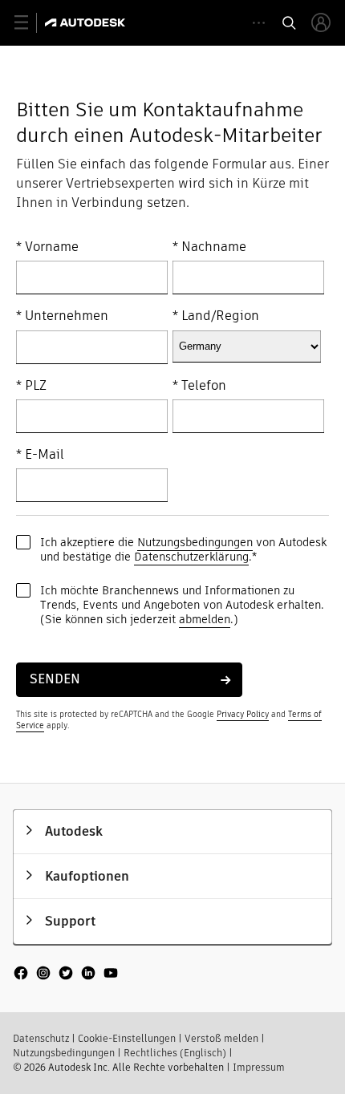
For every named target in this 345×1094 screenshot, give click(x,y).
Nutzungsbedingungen (195, 542)
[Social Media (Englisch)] (66, 980)
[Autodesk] (87, 22)
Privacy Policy (243, 714)
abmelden (204, 619)
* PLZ (31, 386)
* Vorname (47, 247)
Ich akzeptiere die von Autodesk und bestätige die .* (183, 549)
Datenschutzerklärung (191, 557)
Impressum (259, 1067)
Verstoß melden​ (221, 1038)
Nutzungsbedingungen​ (64, 1053)
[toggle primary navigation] (30, 23)
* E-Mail (40, 455)
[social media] (66, 974)
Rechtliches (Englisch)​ (175, 1053)
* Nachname (209, 247)
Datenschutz (41, 1038)
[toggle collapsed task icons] (259, 23)
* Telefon (199, 386)
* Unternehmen (62, 316)
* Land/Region (215, 316)
